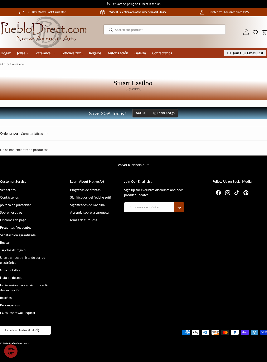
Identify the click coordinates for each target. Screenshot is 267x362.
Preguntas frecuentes (15, 227)
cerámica (43, 53)
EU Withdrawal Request (17, 312)
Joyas (21, 53)
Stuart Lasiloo (17, 64)
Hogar (6, 53)
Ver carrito (8, 189)
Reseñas (6, 297)
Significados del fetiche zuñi (90, 197)
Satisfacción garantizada (18, 234)
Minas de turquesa (83, 219)
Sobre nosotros (11, 212)
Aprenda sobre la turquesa (89, 212)
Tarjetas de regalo (12, 249)
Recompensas (10, 305)
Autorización (118, 53)
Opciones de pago (13, 219)
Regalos (95, 53)
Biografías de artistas (85, 189)
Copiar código (166, 113)
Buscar (5, 242)
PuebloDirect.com (19, 343)
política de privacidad (15, 204)
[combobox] (164, 29)
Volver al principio (131, 164)
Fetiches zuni (72, 53)
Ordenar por (9, 133)
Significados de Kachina (87, 204)
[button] (11, 351)
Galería (140, 53)
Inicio (3, 64)
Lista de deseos (11, 277)
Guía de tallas (10, 270)
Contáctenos (162, 53)
